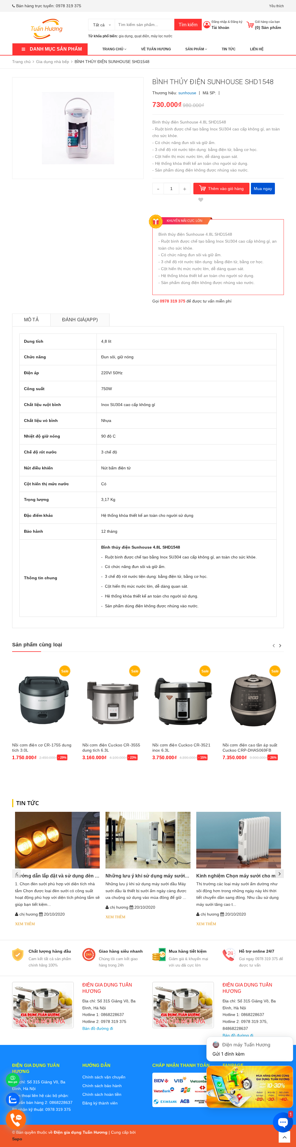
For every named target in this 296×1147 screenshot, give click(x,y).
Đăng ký (237, 21)
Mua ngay (263, 188)
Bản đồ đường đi (97, 1028)
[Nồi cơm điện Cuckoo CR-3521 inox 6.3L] (183, 701)
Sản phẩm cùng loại (37, 645)
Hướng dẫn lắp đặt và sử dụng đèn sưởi (60, 875)
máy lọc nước (161, 36)
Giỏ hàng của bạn (267, 21)
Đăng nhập (219, 21)
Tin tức (229, 49)
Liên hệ (257, 49)
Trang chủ (113, 49)
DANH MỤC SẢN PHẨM (56, 49)
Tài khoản (220, 27)
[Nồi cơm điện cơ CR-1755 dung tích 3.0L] (43, 701)
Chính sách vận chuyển (103, 1077)
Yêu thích (276, 6)
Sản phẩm (195, 49)
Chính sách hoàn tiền (101, 1094)
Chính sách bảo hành (102, 1085)
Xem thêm (25, 924)
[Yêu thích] (200, 200)
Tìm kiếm (188, 24)
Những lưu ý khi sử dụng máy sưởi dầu (150, 875)
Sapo (17, 1139)
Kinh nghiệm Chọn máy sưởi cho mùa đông (245, 875)
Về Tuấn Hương (156, 49)
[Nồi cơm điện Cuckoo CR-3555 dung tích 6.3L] (113, 701)
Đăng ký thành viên (100, 1103)
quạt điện (141, 36)
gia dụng (126, 36)
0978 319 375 (68, 5)
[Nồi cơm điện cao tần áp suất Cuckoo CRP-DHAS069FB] (253, 701)
